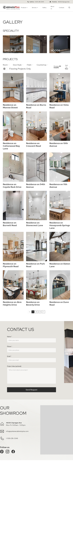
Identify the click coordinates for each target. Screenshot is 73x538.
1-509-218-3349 (39, 2)
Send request (31, 390)
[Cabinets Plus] (11, 7)
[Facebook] (13, 451)
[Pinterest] (2, 451)
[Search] (69, 7)
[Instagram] (7, 451)
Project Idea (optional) (14, 366)
